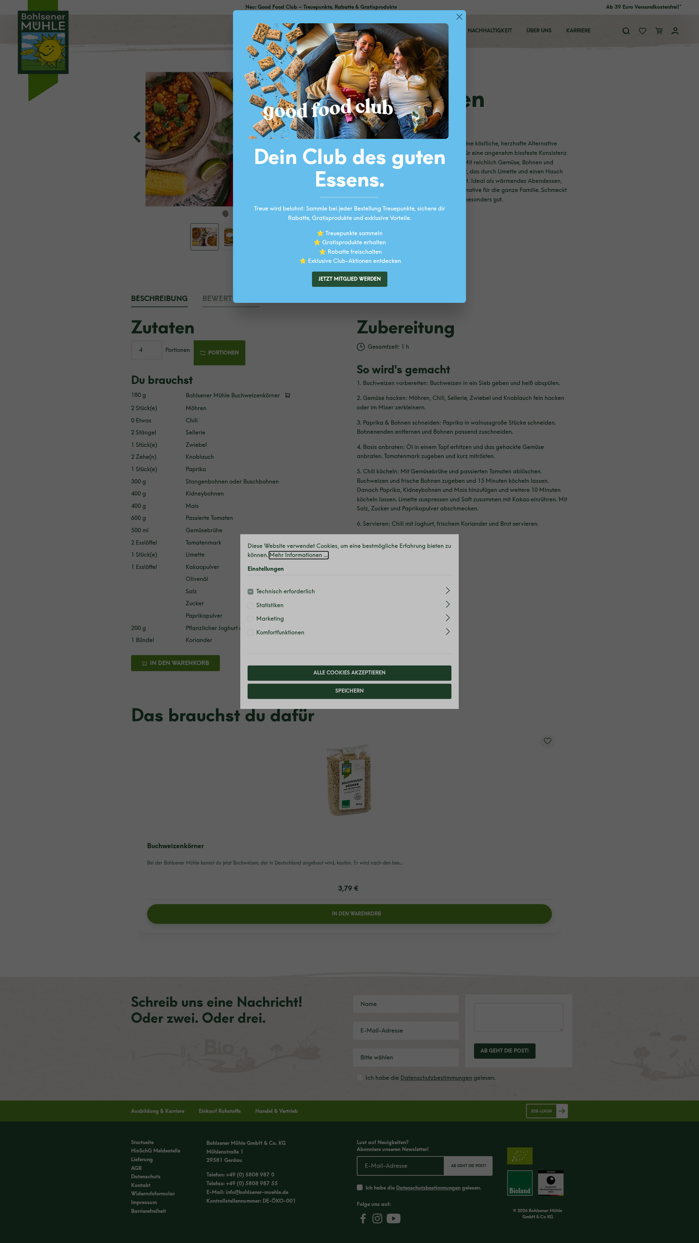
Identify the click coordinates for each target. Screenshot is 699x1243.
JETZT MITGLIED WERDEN (350, 279)
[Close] (459, 16)
